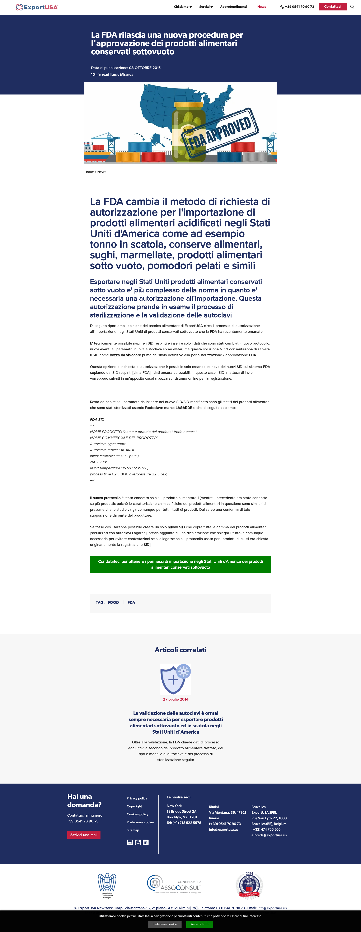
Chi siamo (181, 7)
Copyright (134, 806)
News (261, 7)
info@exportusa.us (223, 829)
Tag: (100, 603)
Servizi (204, 7)
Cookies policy (137, 814)
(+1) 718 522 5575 (187, 823)
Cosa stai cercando (352, 6)
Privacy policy (137, 798)
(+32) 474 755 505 (266, 829)
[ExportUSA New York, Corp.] (37, 7)
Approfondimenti (233, 7)
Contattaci (332, 7)
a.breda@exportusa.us (269, 835)
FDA (131, 603)
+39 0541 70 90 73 (299, 7)
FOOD (113, 603)
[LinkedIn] (146, 842)
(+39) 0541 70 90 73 (225, 824)
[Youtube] (138, 842)
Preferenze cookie (165, 924)
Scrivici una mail (83, 834)
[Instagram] (130, 842)
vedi (176, 713)
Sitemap (133, 830)
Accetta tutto (199, 924)
